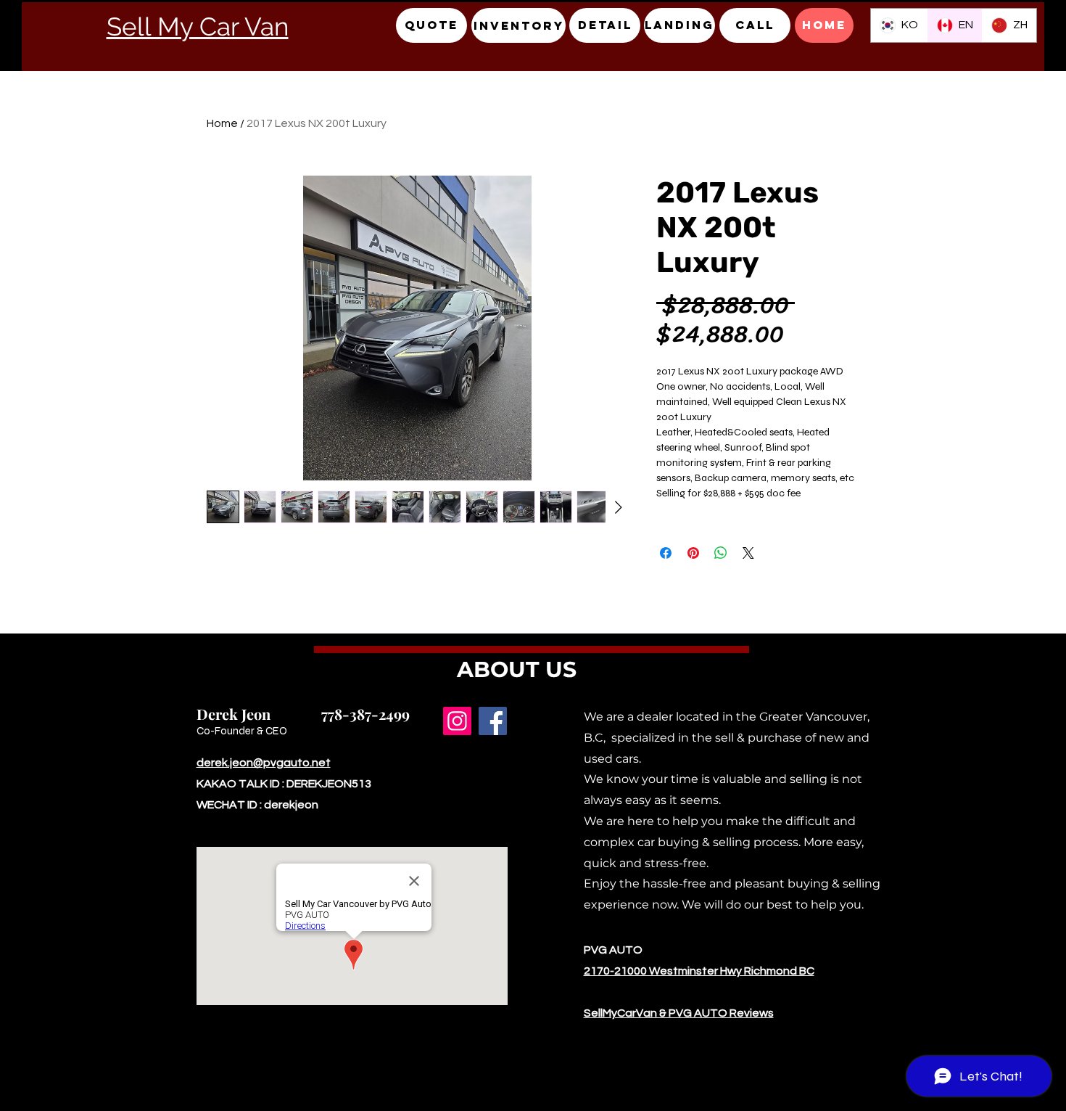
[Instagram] (457, 721)
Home (222, 123)
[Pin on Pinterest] (693, 553)
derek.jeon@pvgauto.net (264, 762)
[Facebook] (493, 721)
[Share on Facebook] (665, 553)
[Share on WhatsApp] (721, 553)
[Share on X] (748, 553)
